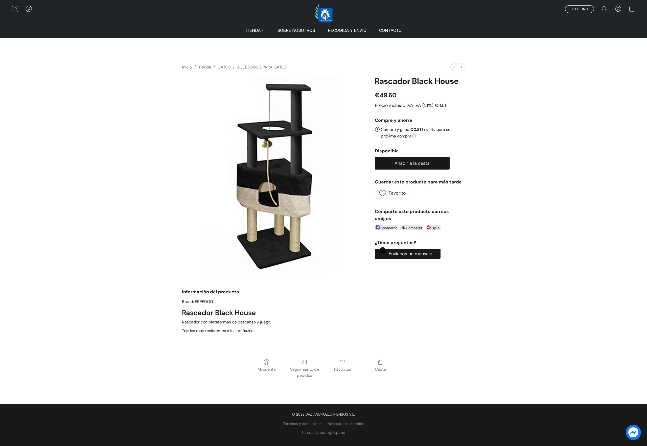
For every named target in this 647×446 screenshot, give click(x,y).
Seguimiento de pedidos (304, 372)
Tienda (204, 67)
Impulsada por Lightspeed (323, 432)
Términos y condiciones (302, 423)
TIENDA (253, 30)
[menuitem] (454, 67)
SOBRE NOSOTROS (296, 30)
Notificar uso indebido (346, 423)
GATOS (224, 67)
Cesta (380, 369)
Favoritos (342, 369)
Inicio (187, 67)
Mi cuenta (267, 369)
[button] (323, 14)
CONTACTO (390, 30)
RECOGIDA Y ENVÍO (347, 30)
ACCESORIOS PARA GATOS (262, 67)
